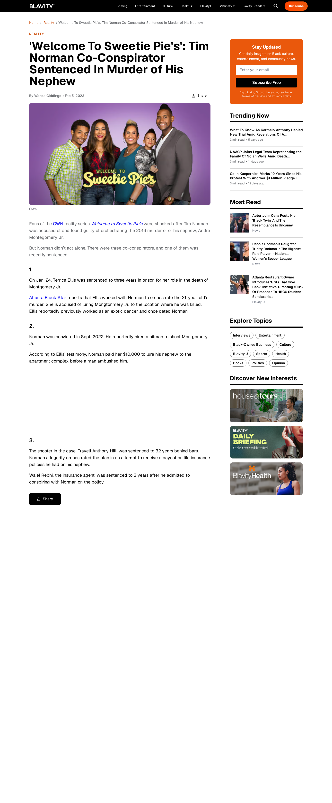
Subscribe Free (266, 82)
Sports (261, 354)
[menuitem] (186, 6)
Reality (49, 22)
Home (33, 22)
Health (280, 354)
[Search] (276, 6)
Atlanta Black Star (47, 297)
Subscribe (296, 6)
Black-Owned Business (252, 344)
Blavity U (240, 354)
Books (238, 363)
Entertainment (270, 335)
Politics (258, 363)
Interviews (241, 335)
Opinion (278, 363)
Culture (285, 344)
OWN (58, 223)
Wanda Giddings (47, 96)
